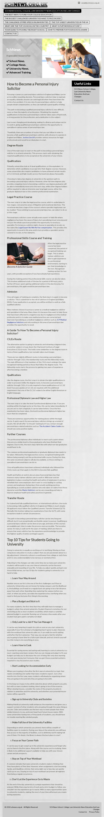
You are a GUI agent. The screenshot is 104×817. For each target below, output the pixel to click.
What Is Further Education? (66, 26)
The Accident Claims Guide (50, 426)
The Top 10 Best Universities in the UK (69, 22)
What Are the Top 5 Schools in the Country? (27, 26)
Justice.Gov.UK (29, 137)
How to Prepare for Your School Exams (67, 30)
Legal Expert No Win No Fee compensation (35, 227)
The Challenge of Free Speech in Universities (26, 22)
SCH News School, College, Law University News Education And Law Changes (42, 11)
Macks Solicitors (28, 490)
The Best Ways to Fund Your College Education (28, 15)
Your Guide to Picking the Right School (25, 30)
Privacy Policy (94, 812)
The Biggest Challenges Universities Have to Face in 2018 (32, 18)
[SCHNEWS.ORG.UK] (26, 4)
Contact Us (11, 33)
